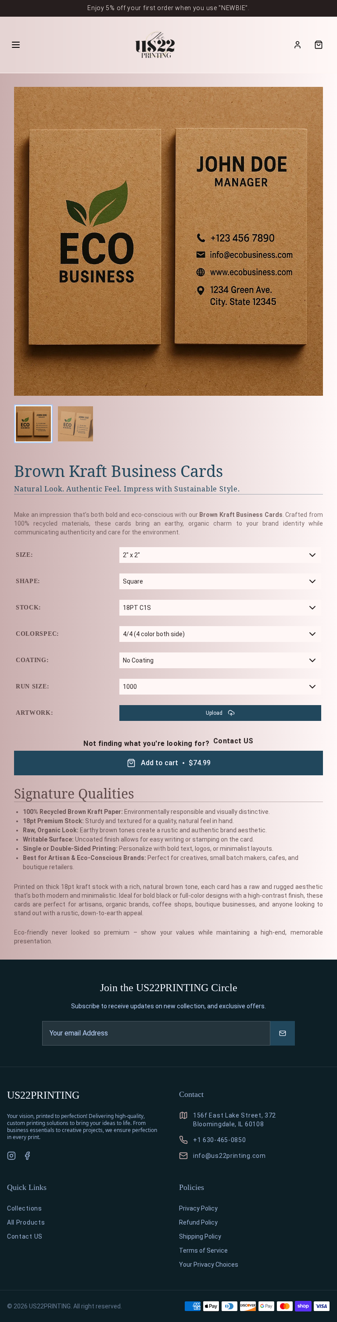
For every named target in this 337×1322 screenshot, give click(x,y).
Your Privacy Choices (208, 1264)
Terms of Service (203, 1250)
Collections (24, 1208)
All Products (26, 1222)
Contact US (233, 741)
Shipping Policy (200, 1236)
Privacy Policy (198, 1208)
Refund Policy (198, 1222)
